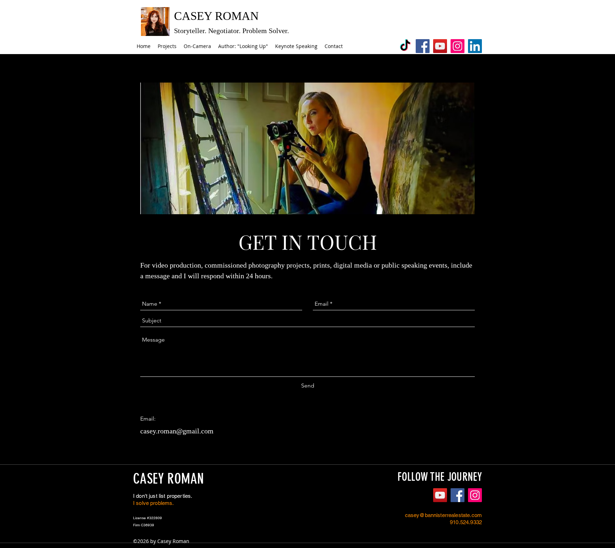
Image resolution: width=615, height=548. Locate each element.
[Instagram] (457, 46)
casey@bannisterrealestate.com (443, 515)
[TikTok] (405, 46)
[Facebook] (423, 46)
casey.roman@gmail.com (177, 431)
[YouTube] (440, 46)
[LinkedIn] (475, 46)
